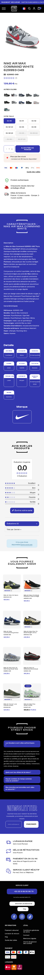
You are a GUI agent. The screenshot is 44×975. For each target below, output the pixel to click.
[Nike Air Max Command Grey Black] (29, 94)
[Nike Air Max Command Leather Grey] (14, 102)
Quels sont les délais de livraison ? (18, 772)
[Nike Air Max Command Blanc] (14, 94)
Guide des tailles (33, 172)
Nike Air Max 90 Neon (11, 595)
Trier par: (10, 529)
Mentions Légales (29, 939)
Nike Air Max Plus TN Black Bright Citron (30, 632)
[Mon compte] (34, 8)
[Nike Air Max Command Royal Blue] (21, 102)
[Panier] (39, 8)
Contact (26, 935)
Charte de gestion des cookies (30, 942)
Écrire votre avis (23, 510)
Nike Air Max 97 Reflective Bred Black (31, 668)
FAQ (6, 937)
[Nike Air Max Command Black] (7, 94)
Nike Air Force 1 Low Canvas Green (10, 705)
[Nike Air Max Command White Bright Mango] (36, 102)
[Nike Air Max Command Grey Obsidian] (36, 94)
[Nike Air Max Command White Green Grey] (7, 109)
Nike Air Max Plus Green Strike (29, 705)
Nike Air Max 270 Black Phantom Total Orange (31, 596)
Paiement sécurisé (11, 930)
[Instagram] (22, 917)
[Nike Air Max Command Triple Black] (29, 102)
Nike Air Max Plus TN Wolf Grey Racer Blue (11, 668)
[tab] (22, 743)
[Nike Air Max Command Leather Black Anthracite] (7, 102)
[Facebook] (14, 917)
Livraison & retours (12, 934)
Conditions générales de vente (31, 931)
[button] (29, 8)
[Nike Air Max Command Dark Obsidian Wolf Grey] (21, 94)
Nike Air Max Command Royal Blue (11, 632)
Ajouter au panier (27, 148)
